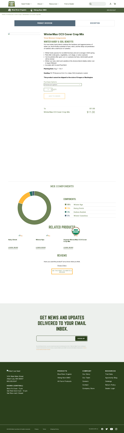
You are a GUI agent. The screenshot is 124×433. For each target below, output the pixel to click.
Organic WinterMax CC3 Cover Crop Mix (75, 240)
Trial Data (109, 374)
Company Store (88, 388)
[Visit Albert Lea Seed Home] (11, 4)
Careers (85, 381)
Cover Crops (18, 14)
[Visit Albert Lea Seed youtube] (111, 429)
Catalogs (108, 381)
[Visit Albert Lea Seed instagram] (116, 429)
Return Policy (110, 385)
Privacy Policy (62, 265)
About (39, 4)
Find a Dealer (69, 4)
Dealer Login (110, 388)
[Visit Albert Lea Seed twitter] (107, 429)
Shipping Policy (54, 429)
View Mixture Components (55, 38)
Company (86, 371)
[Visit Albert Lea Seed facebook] (102, 429)
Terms (44, 429)
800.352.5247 (111, 10)
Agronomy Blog (111, 378)
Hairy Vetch (12, 240)
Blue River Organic (18, 10)
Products (62, 371)
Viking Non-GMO (40, 10)
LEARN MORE (13, 247)
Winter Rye (40, 240)
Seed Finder (25, 4)
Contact (85, 385)
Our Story (86, 374)
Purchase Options (50, 82)
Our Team (86, 378)
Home (3, 14)
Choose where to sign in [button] (110, 4)
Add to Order (54, 96)
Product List (9, 14)
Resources (53, 4)
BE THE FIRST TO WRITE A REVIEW (62, 271)
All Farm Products (64, 381)
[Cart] (115, 4)
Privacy (36, 429)
